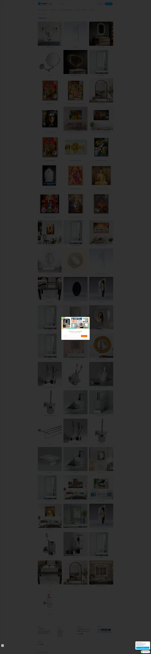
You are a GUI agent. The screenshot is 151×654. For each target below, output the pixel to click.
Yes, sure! (142, 647)
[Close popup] (149, 642)
